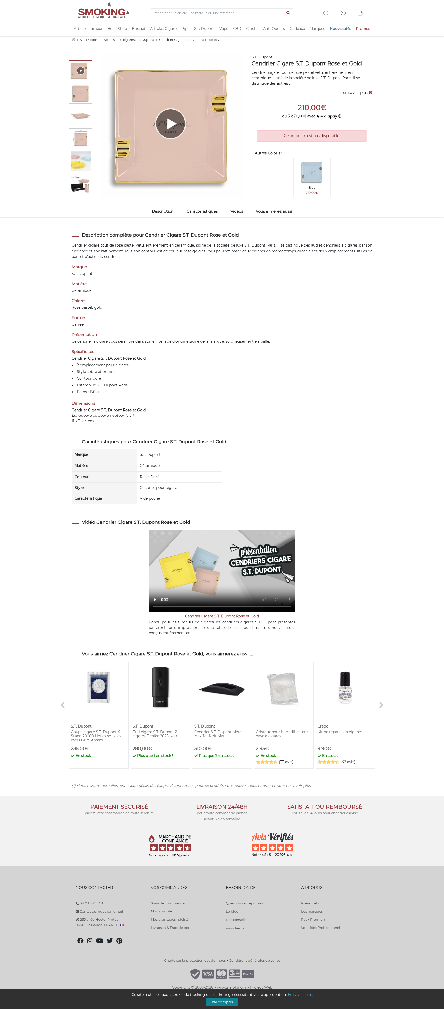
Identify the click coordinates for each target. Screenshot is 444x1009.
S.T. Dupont (204, 28)
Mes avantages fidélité (170, 919)
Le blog (232, 911)
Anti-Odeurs (274, 28)
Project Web (261, 987)
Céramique (150, 465)
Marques (317, 28)
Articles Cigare (163, 28)
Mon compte (161, 911)
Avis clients (235, 928)
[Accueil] (73, 40)
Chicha (252, 28)
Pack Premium (313, 919)
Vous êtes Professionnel (320, 927)
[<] (62, 705)
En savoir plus (300, 994)
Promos (363, 28)
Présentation (312, 903)
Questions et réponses (244, 903)
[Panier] (360, 13)
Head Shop (117, 28)
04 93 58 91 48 (91, 903)
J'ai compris (222, 1002)
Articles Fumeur (88, 28)
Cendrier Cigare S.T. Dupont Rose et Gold (192, 40)
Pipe (185, 28)
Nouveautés (340, 28)
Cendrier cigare (85, 245)
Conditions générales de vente (254, 960)
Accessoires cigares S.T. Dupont (129, 40)
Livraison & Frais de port (171, 927)
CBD (237, 28)
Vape (223, 28)
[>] (381, 705)
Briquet (138, 28)
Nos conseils (236, 919)
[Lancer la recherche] (288, 13)
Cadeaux (297, 28)
